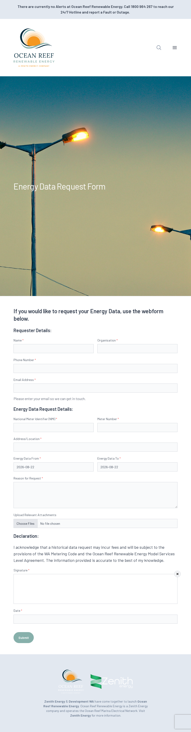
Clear (177, 574)
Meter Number (108, 419)
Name (19, 340)
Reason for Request (28, 478)
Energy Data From (27, 458)
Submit (23, 638)
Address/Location (27, 439)
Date (18, 610)
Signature (21, 570)
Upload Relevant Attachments (35, 515)
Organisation (107, 340)
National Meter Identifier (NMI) (35, 419)
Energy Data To (109, 458)
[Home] (34, 47)
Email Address (25, 380)
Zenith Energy (81, 715)
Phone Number (25, 360)
